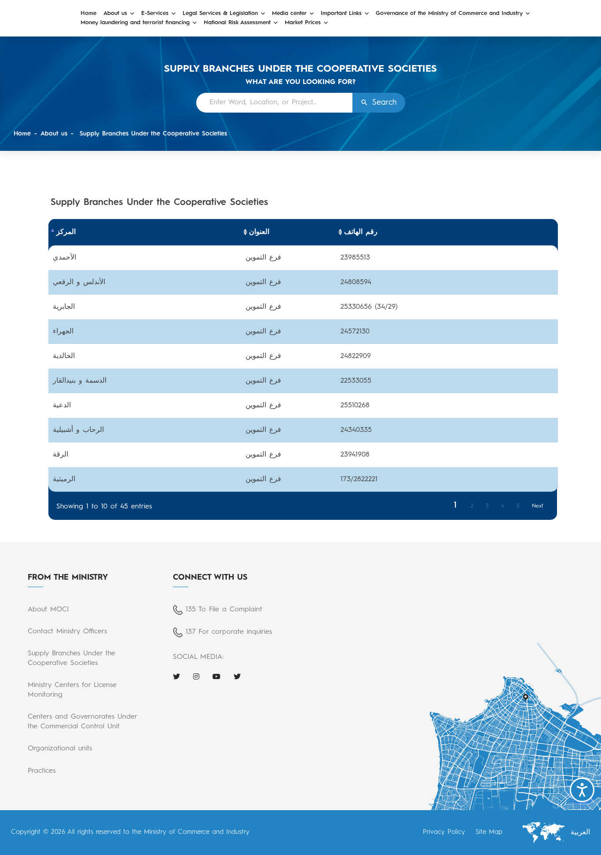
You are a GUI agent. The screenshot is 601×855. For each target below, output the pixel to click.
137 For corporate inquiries (229, 632)
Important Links (341, 13)
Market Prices (303, 23)
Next (537, 506)
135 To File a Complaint (224, 609)
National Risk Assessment (237, 23)
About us (115, 13)
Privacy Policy (444, 832)
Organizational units (60, 748)
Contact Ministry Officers (67, 631)
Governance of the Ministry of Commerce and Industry (449, 13)
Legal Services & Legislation (220, 13)
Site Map (489, 832)
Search (384, 102)
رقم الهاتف (360, 232)
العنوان (259, 232)
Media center (289, 13)
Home (88, 13)
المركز (66, 232)
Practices (41, 771)
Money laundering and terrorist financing (135, 23)
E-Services (155, 13)
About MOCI (48, 609)
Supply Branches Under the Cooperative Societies (152, 134)
